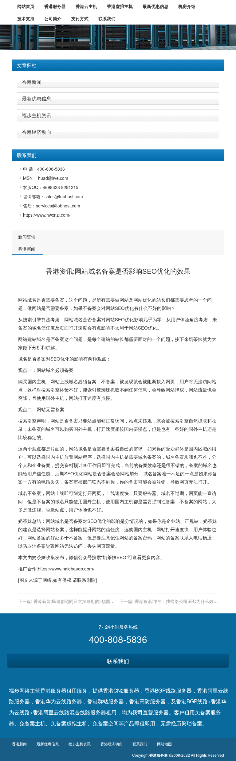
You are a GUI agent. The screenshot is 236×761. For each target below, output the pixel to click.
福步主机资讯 (36, 115)
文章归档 (27, 65)
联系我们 (118, 661)
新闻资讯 (26, 237)
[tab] (118, 65)
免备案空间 (105, 723)
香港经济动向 (36, 131)
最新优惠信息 (36, 98)
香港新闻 (31, 81)
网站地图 (164, 743)
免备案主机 (32, 723)
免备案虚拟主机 (69, 723)
